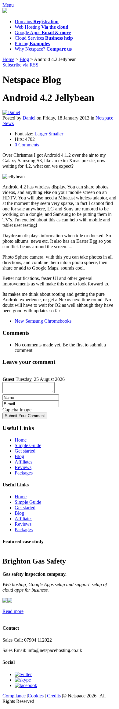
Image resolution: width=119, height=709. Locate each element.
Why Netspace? (43, 49)
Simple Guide (28, 445)
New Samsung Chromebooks (43, 321)
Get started (25, 450)
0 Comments (27, 144)
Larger (40, 133)
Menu (8, 5)
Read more (12, 611)
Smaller (56, 133)
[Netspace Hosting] (59, 11)
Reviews (23, 467)
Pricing (32, 43)
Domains (37, 21)
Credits (54, 695)
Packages (24, 472)
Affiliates (23, 461)
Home (8, 59)
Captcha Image (16, 409)
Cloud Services (44, 38)
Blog (24, 59)
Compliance (14, 695)
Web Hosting (41, 27)
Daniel (29, 117)
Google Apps (43, 32)
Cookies (36, 695)
